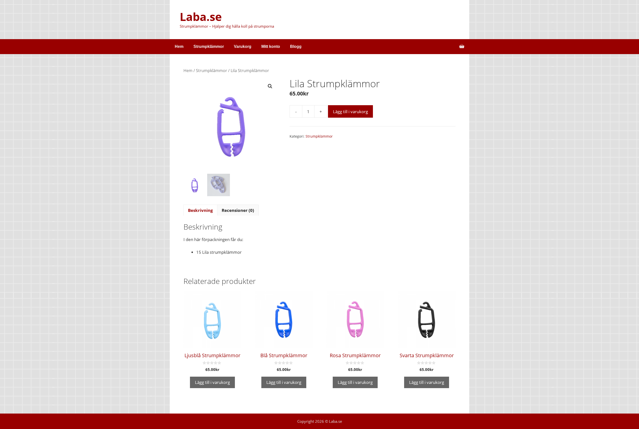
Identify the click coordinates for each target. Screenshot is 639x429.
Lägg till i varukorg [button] (212, 382)
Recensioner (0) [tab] (238, 210)
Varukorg (242, 46)
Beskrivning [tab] (200, 210)
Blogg (296, 46)
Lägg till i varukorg (350, 111)
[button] (270, 86)
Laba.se (201, 16)
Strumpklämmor (208, 46)
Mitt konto (270, 46)
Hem (179, 46)
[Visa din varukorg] (461, 46)
